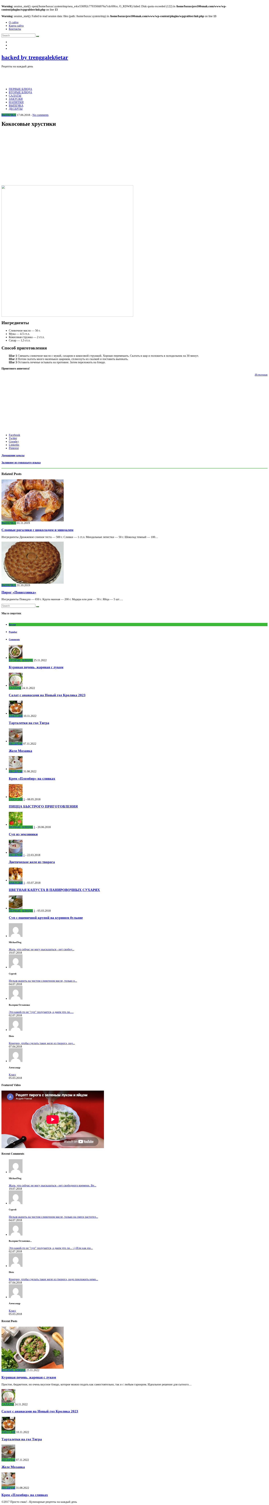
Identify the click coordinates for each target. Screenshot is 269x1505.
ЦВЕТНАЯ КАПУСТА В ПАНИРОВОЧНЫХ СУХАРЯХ (54, 890)
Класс (12, 1074)
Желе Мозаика (20, 751)
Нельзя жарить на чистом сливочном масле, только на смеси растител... (53, 1216)
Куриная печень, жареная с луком (36, 667)
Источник (261, 374)
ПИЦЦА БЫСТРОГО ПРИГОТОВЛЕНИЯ (43, 806)
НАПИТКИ (16, 102)
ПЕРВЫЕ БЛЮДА (20, 89)
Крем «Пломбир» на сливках (32, 778)
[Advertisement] (68, 76)
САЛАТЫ (15, 95)
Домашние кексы (13, 455)
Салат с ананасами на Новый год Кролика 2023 (47, 695)
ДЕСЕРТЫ (16, 108)
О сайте (13, 22)
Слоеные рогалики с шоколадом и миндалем (37, 530)
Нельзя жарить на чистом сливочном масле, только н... (43, 980)
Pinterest (14, 448)
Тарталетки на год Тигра (29, 723)
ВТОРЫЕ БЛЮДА (20, 92)
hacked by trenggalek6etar (34, 57)
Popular (13, 632)
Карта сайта (16, 25)
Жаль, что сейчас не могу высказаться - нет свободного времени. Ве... (52, 1185)
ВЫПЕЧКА (16, 105)
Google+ (14, 441)
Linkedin (14, 444)
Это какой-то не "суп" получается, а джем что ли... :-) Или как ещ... (51, 1248)
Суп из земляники (23, 834)
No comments (40, 114)
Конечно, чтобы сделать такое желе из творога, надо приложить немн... (53, 1279)
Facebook (14, 434)
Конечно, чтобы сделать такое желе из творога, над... (42, 1043)
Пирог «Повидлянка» (18, 592)
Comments (14, 639)
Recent (12, 624)
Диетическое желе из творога (32, 862)
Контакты (15, 28)
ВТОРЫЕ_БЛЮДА (21, 660)
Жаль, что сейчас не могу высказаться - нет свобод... (41, 949)
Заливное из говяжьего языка (21, 462)
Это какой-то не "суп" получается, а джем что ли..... (41, 1012)
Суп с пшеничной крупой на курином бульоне (46, 918)
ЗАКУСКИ (16, 98)
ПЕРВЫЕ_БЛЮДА (21, 827)
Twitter (13, 438)
